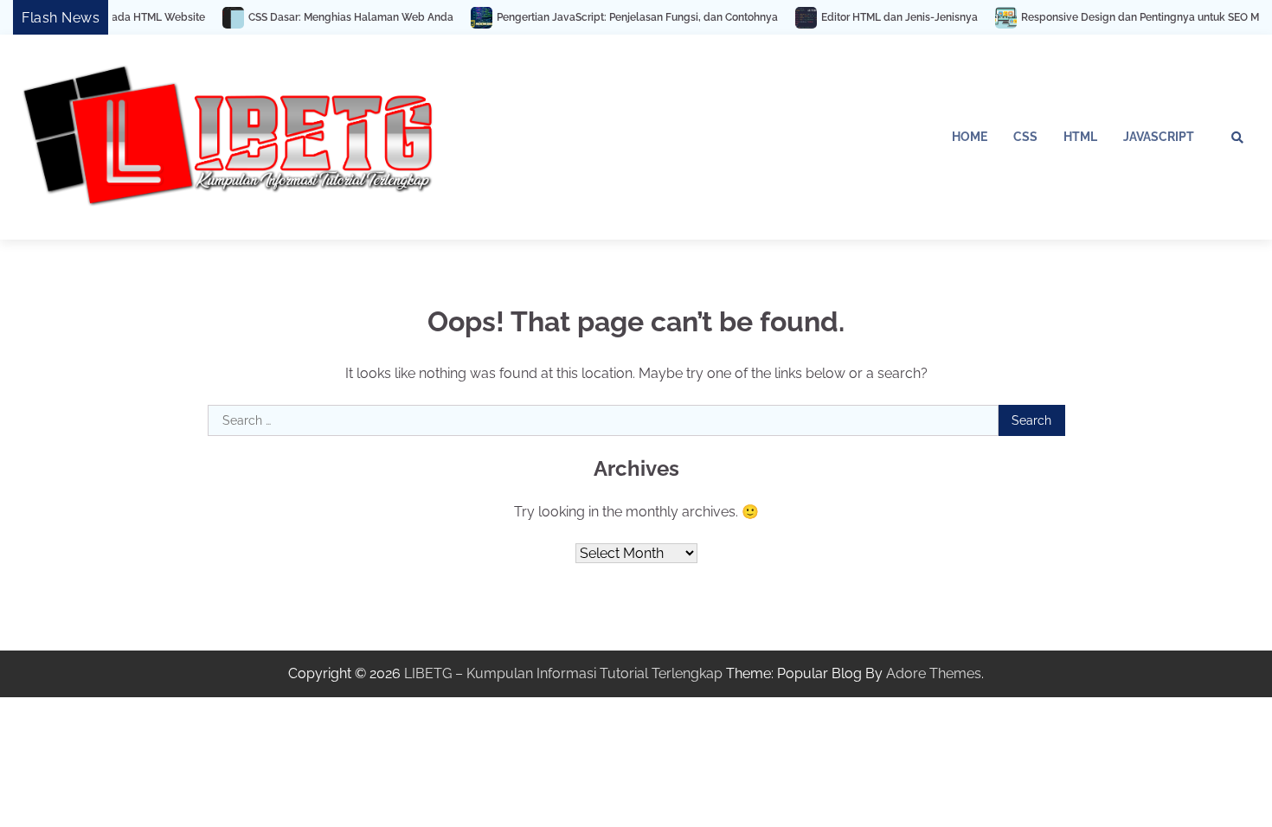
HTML (1080, 137)
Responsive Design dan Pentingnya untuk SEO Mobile (1132, 17)
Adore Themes (933, 673)
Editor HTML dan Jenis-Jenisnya (879, 17)
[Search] (1237, 138)
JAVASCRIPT (1158, 137)
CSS (1025, 137)
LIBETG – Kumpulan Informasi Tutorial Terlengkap (563, 673)
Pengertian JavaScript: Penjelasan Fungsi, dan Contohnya (617, 17)
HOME (969, 137)
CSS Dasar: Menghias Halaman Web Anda (331, 17)
